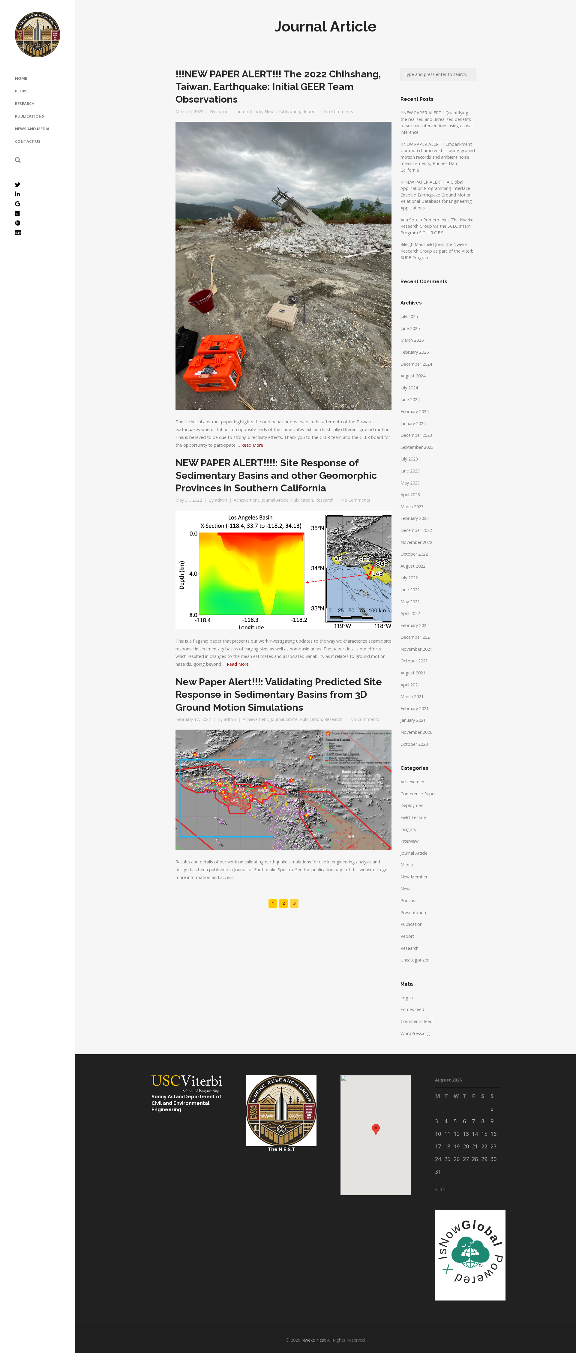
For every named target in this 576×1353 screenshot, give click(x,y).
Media (406, 865)
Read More (252, 445)
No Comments (338, 111)
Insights (408, 829)
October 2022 (414, 554)
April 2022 (410, 613)
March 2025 (412, 340)
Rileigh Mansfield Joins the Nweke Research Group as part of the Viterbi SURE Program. (437, 251)
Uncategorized (415, 960)
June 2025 (410, 328)
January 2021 (413, 720)
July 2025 (409, 316)
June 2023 (410, 471)
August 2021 (412, 673)
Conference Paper (418, 793)
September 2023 (417, 447)
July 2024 (409, 388)
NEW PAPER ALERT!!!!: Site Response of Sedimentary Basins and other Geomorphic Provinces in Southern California (276, 475)
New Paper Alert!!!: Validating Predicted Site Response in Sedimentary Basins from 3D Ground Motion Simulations (279, 694)
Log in (406, 997)
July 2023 (409, 459)
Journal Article (248, 111)
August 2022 (412, 566)
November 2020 (416, 732)
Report (309, 111)
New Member (414, 877)
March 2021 (412, 696)
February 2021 (414, 708)
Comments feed (416, 1021)
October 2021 (414, 661)
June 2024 (410, 399)
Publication (289, 111)
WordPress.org (415, 1033)
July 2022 (409, 577)
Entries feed (412, 1009)
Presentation (413, 912)
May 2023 (410, 483)
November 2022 (416, 542)
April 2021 (410, 685)
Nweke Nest (314, 1340)
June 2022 (410, 589)
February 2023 (414, 518)
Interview (409, 841)
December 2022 (416, 530)
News (270, 111)
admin (222, 111)
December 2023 (416, 435)
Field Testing (413, 817)
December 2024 (416, 364)
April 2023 (410, 494)
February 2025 (414, 352)
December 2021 (416, 637)
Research (324, 500)
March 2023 (412, 506)
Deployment (412, 805)
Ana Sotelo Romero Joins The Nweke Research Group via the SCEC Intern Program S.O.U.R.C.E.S (436, 226)
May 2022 (410, 601)
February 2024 (414, 411)
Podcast (408, 900)
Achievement (246, 500)
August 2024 (412, 376)
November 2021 (416, 649)
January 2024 (413, 423)
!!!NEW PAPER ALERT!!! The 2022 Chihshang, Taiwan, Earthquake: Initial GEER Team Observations (278, 86)
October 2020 (414, 744)
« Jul (440, 1189)
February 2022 (414, 625)
